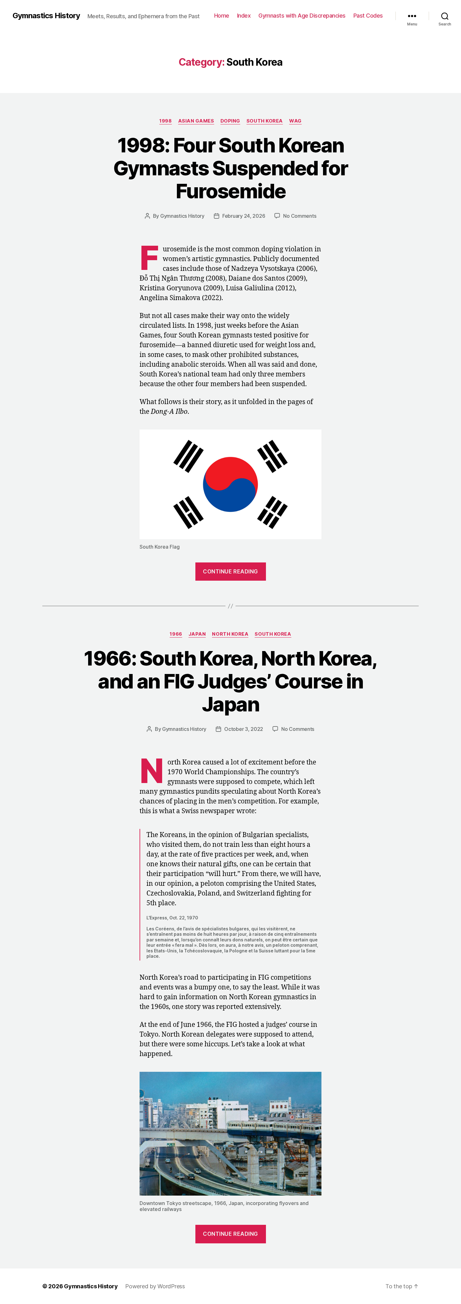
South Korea (264, 121)
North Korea (230, 634)
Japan (197, 634)
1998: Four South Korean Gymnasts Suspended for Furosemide (230, 168)
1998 (165, 121)
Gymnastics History (46, 15)
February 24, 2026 (243, 216)
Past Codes (368, 15)
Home (221, 15)
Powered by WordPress (155, 1286)
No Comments (299, 216)
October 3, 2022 (243, 729)
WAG (295, 121)
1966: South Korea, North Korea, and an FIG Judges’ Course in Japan (230, 681)
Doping (230, 121)
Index (244, 15)
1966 (176, 634)
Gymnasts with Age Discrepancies (302, 15)
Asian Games (196, 121)
